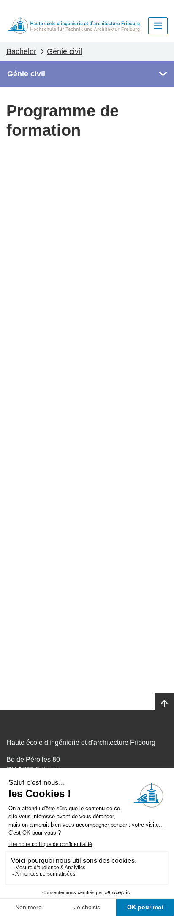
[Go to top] (164, 704)
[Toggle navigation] (158, 25)
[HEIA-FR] (73, 25)
